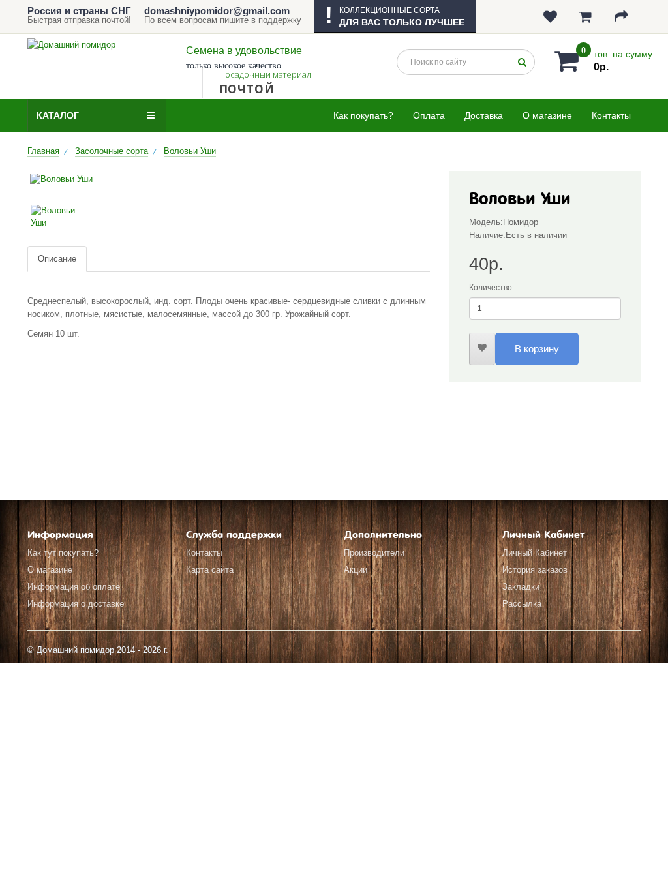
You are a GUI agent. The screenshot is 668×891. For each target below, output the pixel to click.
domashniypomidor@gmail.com (217, 10)
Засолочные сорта (111, 151)
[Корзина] (587, 16)
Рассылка (521, 604)
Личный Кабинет (534, 553)
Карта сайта (210, 570)
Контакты (611, 115)
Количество (490, 287)
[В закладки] (482, 349)
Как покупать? (363, 115)
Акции (355, 570)
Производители (374, 553)
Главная (43, 151)
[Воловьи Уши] (228, 180)
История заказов (535, 570)
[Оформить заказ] (623, 16)
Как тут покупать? (63, 553)
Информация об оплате (73, 587)
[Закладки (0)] (551, 16)
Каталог (58, 115)
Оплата (429, 115)
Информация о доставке (75, 604)
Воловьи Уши (190, 151)
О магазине (547, 115)
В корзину (537, 348)
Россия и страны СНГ (79, 10)
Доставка (483, 115)
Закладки (520, 587)
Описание (57, 259)
